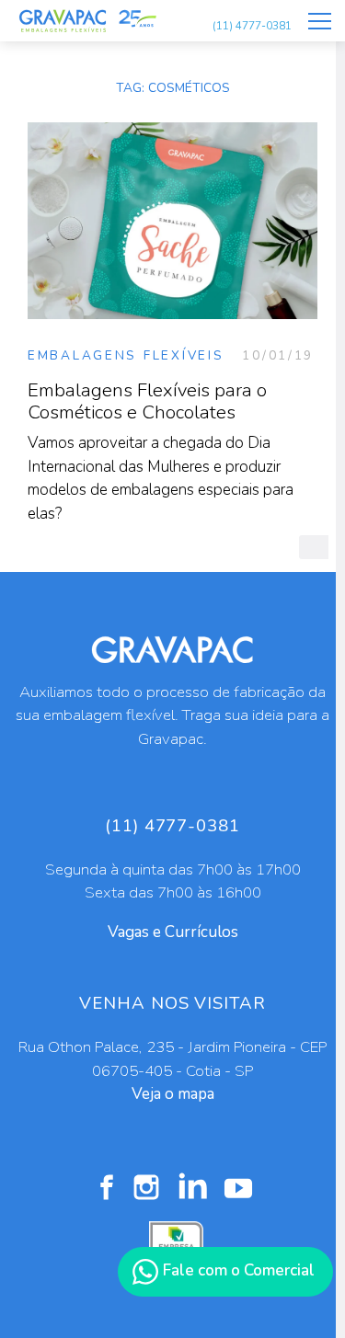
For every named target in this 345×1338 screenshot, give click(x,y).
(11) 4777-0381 (252, 25)
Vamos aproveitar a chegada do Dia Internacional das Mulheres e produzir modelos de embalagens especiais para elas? (160, 451)
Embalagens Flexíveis (126, 355)
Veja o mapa (173, 1093)
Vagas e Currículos (173, 932)
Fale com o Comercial (237, 1270)
